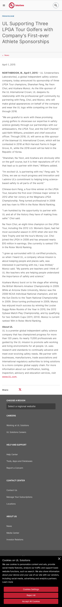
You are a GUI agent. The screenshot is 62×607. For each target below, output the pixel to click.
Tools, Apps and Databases (19, 461)
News (6, 55)
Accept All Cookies (31, 601)
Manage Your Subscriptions (19, 497)
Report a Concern (14, 468)
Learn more (7, 582)
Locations (11, 504)
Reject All (31, 595)
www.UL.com (9, 376)
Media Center (12, 533)
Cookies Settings (31, 589)
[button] (3, 5)
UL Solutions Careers (16, 432)
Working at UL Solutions (17, 425)
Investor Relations (14, 539)
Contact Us (11, 490)
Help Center (12, 454)
